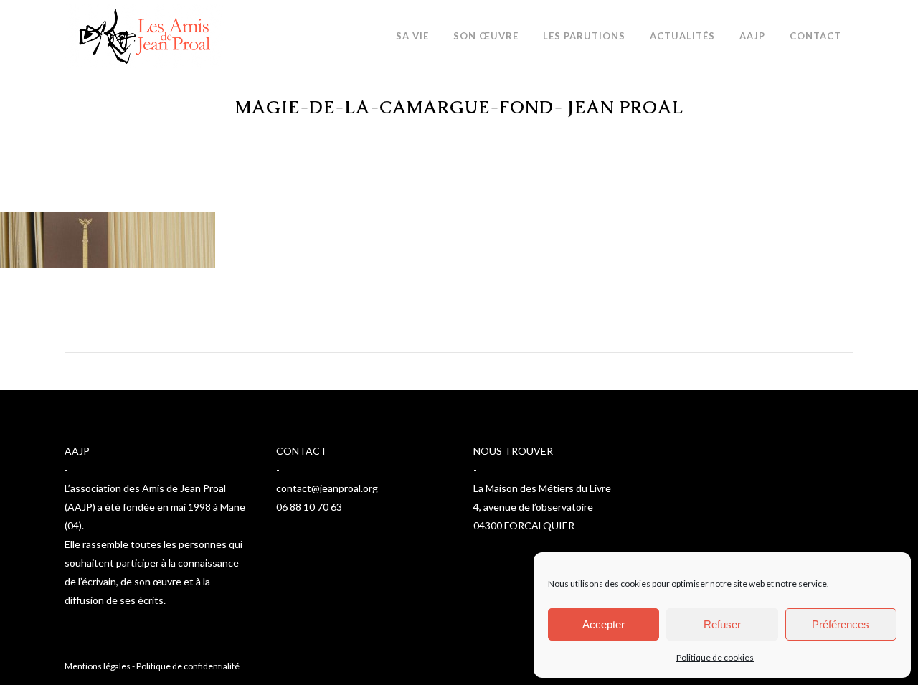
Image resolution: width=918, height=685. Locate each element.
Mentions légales (98, 666)
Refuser (722, 624)
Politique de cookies (715, 657)
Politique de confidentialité (188, 666)
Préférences (840, 624)
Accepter (603, 624)
